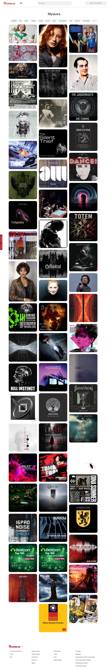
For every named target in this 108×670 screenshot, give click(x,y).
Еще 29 (95, 21)
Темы (55, 654)
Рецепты (34, 660)
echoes (26, 21)
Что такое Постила (15, 651)
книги (54, 21)
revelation (14, 21)
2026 (70, 21)
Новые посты (36, 651)
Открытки (35, 657)
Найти (64, 3)
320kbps (33, 21)
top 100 (48, 21)
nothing (41, 21)
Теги (55, 657)
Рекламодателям (81, 666)
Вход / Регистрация (96, 3)
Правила (78, 654)
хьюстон (77, 21)
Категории (57, 651)
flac (21, 21)
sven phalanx (86, 21)
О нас (11, 654)
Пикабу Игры (58, 660)
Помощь (78, 651)
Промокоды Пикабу (82, 663)
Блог (11, 657)
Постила (9, 3)
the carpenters (62, 21)
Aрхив (33, 663)
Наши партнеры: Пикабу (83, 660)
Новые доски (36, 654)
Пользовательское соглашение (85, 657)
